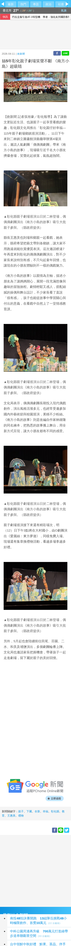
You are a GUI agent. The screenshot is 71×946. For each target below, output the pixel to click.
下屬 (29, 811)
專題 (36, 4)
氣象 (64, 10)
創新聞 (21, 53)
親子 (21, 811)
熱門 (23, 4)
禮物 (21, 815)
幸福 (45, 811)
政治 (48, 4)
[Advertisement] (35, 870)
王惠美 (11, 815)
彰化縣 (55, 811)
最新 (11, 4)
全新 (37, 811)
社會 (61, 4)
